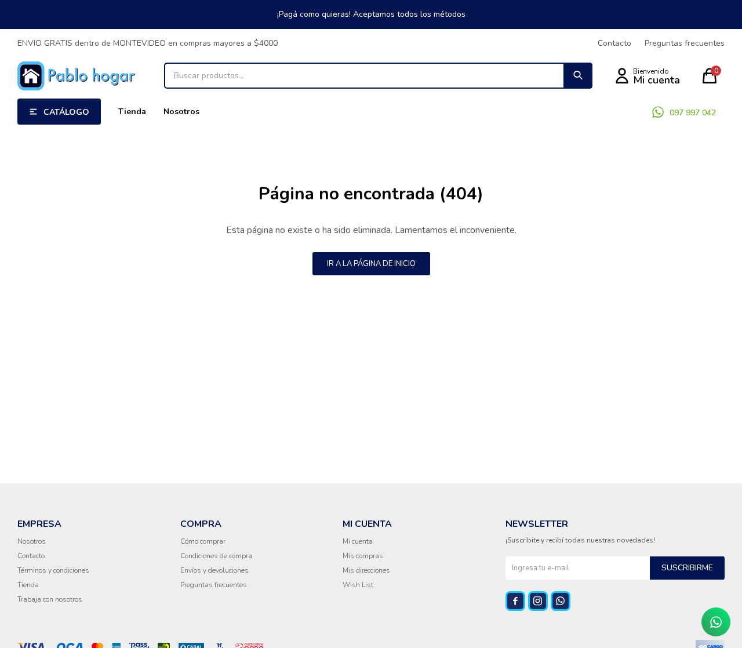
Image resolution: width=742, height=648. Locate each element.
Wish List (358, 584)
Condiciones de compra (216, 555)
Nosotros (181, 111)
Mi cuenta (358, 541)
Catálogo (66, 112)
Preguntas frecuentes (685, 43)
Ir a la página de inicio (371, 264)
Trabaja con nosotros (49, 599)
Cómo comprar (202, 541)
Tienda (132, 111)
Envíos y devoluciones (214, 570)
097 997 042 (693, 112)
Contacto (614, 43)
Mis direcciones (366, 570)
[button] (577, 76)
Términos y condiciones (53, 570)
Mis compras (363, 555)
